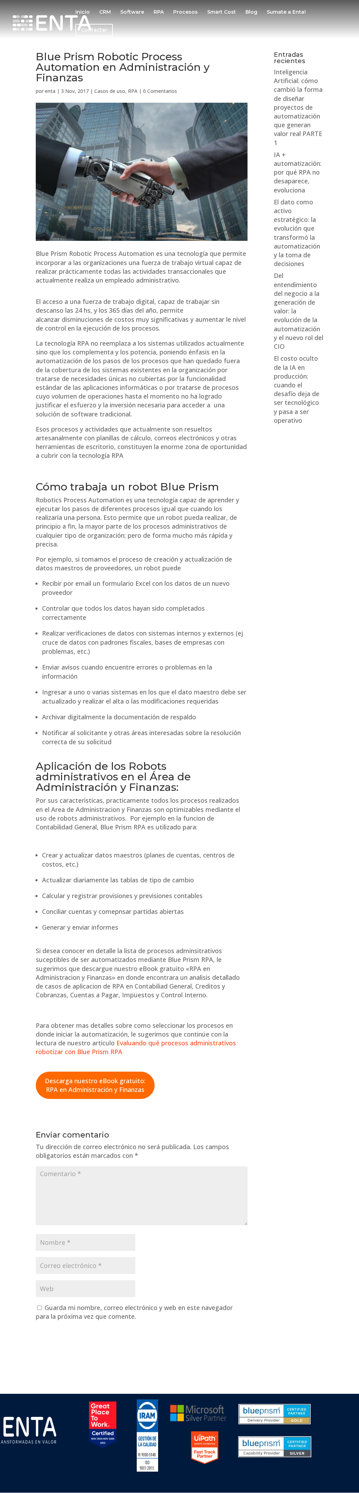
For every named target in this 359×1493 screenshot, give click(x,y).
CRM (105, 12)
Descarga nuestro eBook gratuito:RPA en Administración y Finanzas (95, 1085)
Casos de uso (109, 91)
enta (50, 91)
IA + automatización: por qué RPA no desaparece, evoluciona (297, 172)
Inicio (82, 12)
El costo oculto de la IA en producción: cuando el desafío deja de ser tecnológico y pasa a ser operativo (296, 389)
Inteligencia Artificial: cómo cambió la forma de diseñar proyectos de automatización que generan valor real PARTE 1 (298, 107)
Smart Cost (221, 12)
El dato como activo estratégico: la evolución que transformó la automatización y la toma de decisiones (297, 233)
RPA (159, 12)
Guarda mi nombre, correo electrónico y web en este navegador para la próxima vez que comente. (134, 1312)
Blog (251, 12)
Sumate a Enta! (286, 12)
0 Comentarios (160, 91)
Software (132, 12)
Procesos (185, 12)
